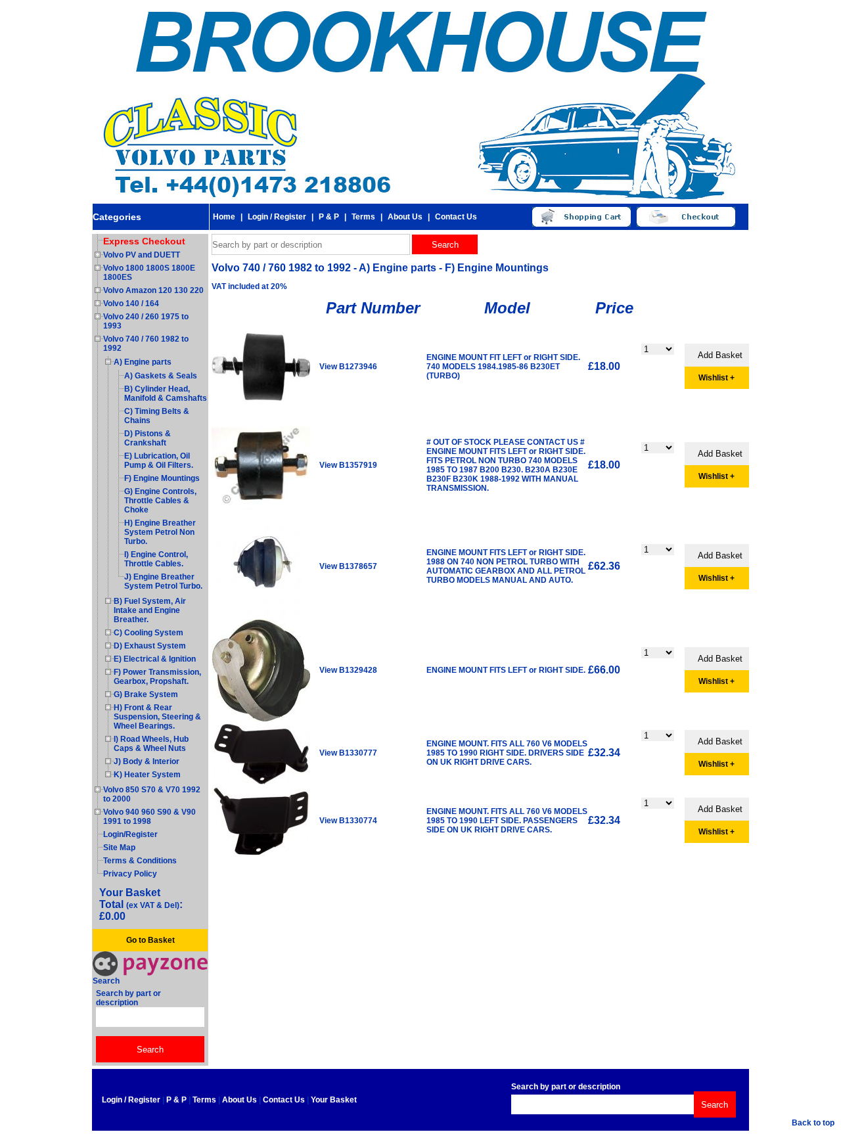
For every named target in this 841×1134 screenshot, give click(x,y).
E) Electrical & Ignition (155, 659)
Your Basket (334, 1099)
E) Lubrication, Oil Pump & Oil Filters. (158, 460)
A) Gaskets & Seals (160, 375)
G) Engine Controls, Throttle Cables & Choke (160, 500)
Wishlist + (716, 377)
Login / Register (277, 216)
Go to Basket (150, 940)
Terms (363, 216)
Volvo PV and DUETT (141, 255)
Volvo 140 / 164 (131, 303)
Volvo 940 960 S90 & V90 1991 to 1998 (149, 816)
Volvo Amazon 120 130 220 (153, 290)
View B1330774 (348, 820)
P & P (329, 216)
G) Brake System (146, 694)
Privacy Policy (130, 873)
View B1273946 (348, 366)
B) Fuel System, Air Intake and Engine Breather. (150, 610)
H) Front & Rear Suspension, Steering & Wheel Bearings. (157, 717)
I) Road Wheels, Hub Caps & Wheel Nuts (151, 744)
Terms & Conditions (140, 860)
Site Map (119, 847)
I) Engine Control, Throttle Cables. (156, 559)
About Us (405, 216)
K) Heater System (147, 774)
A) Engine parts (142, 362)
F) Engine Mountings (162, 478)
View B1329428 (348, 670)
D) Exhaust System (150, 645)
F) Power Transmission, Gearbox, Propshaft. (157, 677)
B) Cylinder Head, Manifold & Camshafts (165, 393)
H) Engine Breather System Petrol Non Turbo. (160, 532)
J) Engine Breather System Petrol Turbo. (163, 581)
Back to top (813, 1122)
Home (224, 216)
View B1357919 (348, 465)
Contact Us (456, 216)
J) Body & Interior (146, 761)
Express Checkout (144, 241)
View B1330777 (348, 753)
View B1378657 (348, 566)
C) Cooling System (148, 632)
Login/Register (130, 834)
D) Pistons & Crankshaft (147, 438)
